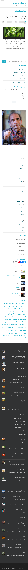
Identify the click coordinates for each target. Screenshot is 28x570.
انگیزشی (25, 306)
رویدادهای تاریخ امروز (7, 322)
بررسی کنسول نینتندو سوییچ (20, 509)
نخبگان (21, 208)
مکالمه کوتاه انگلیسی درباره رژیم (20, 368)
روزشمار (7, 319)
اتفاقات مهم (15, 303)
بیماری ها (21, 165)
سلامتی (8, 327)
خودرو (22, 172)
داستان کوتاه (23, 319)
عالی (22, 93)
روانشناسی (21, 178)
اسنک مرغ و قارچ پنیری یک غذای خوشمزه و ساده (17, 69)
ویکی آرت (21, 218)
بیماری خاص (19, 306)
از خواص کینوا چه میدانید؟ (21, 469)
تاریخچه (19, 308)
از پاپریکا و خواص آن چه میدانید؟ (20, 453)
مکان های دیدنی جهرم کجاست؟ (20, 528)
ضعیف (22, 99)
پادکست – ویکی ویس (19, 221)
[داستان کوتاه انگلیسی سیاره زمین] (23, 283)
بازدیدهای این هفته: (21, 240)
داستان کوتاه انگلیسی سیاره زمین (14, 282)
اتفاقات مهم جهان (8, 303)
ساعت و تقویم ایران (21, 327)
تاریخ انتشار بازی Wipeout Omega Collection (18, 503)
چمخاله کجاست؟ (23, 552)
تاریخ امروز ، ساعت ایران (9, 306)
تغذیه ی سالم (22, 311)
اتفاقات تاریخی (21, 303)
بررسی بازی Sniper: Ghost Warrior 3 (19, 496)
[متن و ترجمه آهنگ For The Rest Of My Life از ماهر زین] (23, 277)
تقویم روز (20, 314)
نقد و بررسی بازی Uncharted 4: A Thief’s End (17, 490)
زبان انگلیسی (4, 324)
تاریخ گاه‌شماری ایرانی (12, 308)
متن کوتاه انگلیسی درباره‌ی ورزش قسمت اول (12, 270)
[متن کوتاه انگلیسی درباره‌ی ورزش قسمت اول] (23, 271)
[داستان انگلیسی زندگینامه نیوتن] (23, 289)
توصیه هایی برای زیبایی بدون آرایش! (19, 477)
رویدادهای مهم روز (13, 324)
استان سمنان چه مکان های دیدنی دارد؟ (19, 544)
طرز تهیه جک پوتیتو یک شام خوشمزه (19, 82)
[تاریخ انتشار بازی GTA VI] (23, 295)
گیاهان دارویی (20, 231)
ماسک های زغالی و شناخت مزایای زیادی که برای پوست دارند (16, 461)
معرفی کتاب (21, 204)
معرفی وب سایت (20, 201)
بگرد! (4, 61)
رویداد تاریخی (16, 322)
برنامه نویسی (20, 162)
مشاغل (21, 198)
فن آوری (21, 191)
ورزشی (21, 214)
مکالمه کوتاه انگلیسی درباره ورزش (19, 79)
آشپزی (21, 152)
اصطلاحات (21, 155)
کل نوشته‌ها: (23, 250)
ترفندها (21, 168)
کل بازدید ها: (23, 247)
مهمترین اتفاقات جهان (15, 330)
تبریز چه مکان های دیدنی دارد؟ (20, 521)
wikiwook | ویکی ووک (20, 3)
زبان (22, 181)
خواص (9, 314)
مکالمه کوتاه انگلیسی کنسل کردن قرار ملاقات (18, 356)
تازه (19, 267)
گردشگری (21, 224)
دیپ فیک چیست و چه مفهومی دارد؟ (19, 75)
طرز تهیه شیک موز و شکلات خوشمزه (20, 407)
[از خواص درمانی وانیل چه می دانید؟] (14, 33)
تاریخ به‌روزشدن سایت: (21, 254)
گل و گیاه (21, 227)
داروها (22, 175)
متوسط (22, 97)
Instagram (12, 564)
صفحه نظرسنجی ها (22, 106)
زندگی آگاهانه (9, 568)
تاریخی (5, 309)
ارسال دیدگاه (9, 22)
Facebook (23, 564)
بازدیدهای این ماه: (22, 243)
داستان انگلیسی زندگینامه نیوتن (15, 287)
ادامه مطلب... (21, 52)
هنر (22, 211)
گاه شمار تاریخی (15, 335)
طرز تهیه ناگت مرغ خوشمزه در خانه (19, 72)
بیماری (22, 306)
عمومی (22, 188)
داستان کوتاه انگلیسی (16, 319)
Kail (16, 22)
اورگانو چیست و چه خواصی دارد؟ (20, 445)
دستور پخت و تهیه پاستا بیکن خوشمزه (19, 399)
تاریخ (16, 306)
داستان (11, 316)
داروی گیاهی (16, 317)
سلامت (22, 185)
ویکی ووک (20, 335)
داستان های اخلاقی (7, 316)
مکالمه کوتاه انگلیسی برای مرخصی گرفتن (19, 362)
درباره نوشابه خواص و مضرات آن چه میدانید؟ (18, 438)
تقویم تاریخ (16, 311)
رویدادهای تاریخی (22, 324)
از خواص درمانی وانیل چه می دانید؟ (14, 18)
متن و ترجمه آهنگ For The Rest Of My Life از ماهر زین (11, 276)
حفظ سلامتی (14, 313)
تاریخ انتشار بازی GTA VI (15, 293)
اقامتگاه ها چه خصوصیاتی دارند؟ (20, 536)
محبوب (24, 267)
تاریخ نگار (24, 309)
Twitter (18, 564)
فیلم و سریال (20, 194)
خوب (22, 95)
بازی (22, 158)
